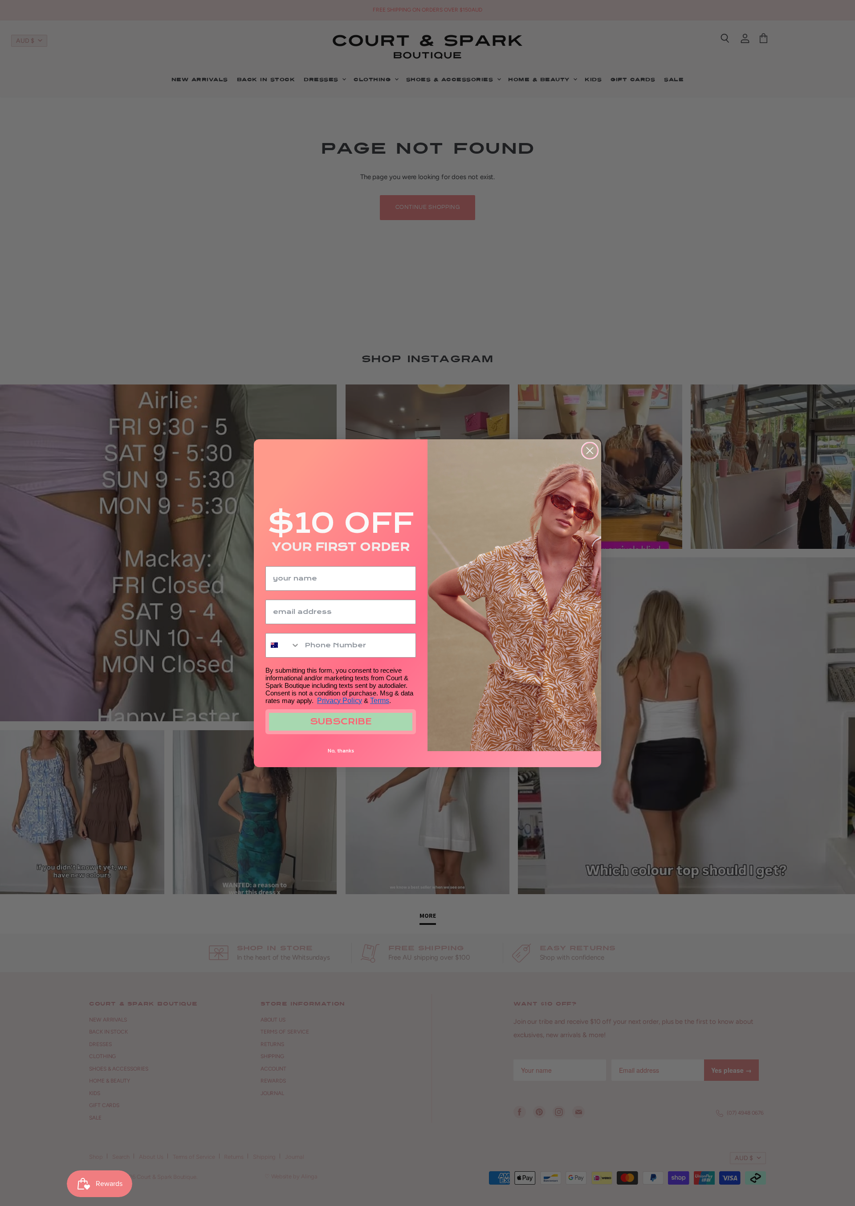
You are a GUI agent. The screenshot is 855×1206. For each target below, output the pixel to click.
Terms (379, 700)
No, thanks (341, 751)
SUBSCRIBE (341, 721)
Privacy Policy (339, 700)
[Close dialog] (590, 450)
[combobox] (283, 645)
